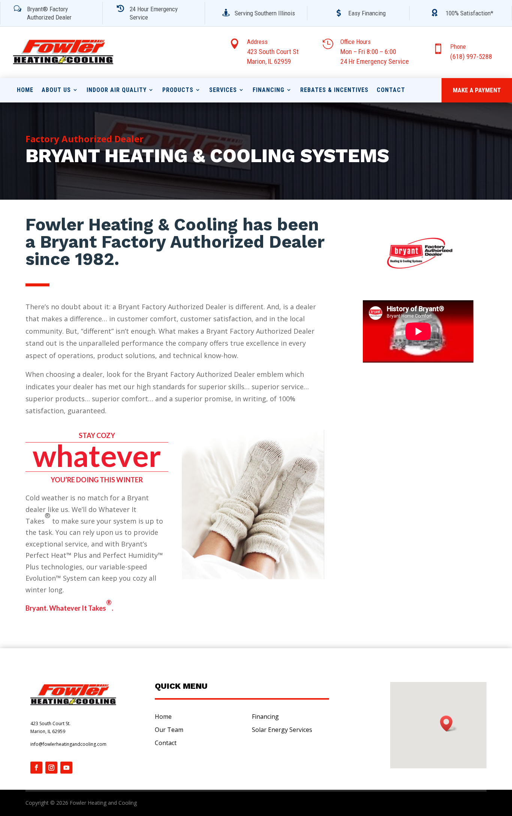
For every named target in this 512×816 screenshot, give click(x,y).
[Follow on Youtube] (66, 768)
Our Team (169, 730)
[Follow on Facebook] (36, 768)
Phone (458, 46)
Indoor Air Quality (117, 89)
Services (223, 89)
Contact (391, 89)
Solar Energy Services (282, 730)
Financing (268, 89)
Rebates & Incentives (334, 89)
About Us (56, 89)
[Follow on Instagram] (51, 768)
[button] (448, 723)
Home (25, 89)
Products (177, 89)
